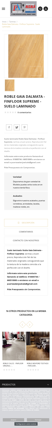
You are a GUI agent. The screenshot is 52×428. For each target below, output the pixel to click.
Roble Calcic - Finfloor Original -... (13, 364)
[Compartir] (9, 127)
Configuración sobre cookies (26, 424)
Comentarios (26, 231)
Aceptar (13, 420)
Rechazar (38, 420)
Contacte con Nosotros (26, 240)
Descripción (27, 222)
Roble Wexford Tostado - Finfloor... (37, 364)
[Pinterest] (24, 127)
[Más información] (19, 372)
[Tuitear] (17, 127)
